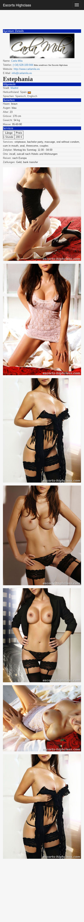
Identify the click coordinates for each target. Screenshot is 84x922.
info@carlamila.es (22, 73)
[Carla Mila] (42, 46)
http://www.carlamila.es (27, 69)
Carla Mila (16, 60)
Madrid (14, 87)
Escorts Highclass (17, 4)
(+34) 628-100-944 (23, 64)
